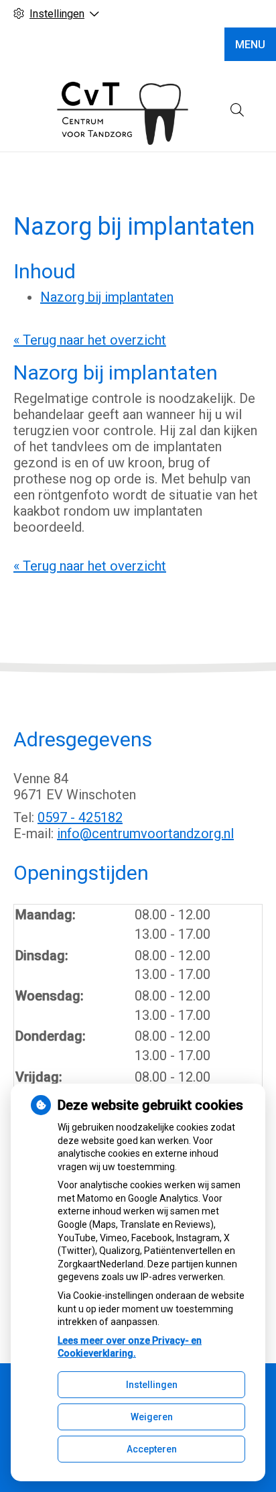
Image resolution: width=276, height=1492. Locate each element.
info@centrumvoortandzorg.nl (145, 833)
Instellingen (152, 1384)
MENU (250, 44)
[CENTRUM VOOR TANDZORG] (121, 110)
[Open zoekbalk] (237, 110)
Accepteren (152, 1449)
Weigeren (152, 1417)
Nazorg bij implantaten (107, 297)
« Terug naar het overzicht (89, 340)
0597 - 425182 (80, 817)
